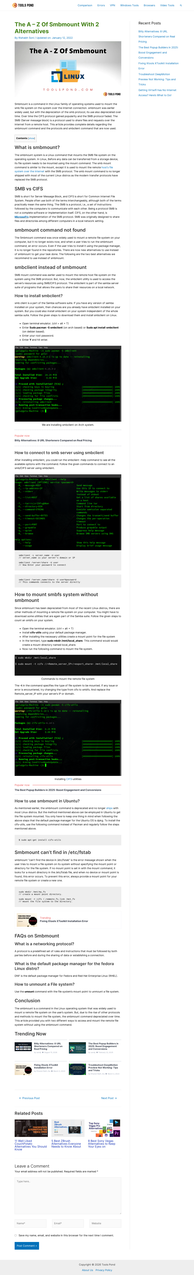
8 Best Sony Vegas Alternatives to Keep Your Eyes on (101, 1143)
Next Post (109, 1098)
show (31, 138)
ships (109, 808)
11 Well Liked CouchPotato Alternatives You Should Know (31, 1145)
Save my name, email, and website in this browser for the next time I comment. (66, 1235)
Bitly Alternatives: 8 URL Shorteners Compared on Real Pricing (53, 440)
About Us (87, 1270)
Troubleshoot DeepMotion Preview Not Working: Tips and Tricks (157, 79)
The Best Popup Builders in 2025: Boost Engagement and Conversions (58, 789)
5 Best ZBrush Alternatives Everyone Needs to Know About (66, 1143)
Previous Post (29, 1098)
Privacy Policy (104, 1270)
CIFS (69, 779)
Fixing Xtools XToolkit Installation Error (64, 921)
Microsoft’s (22, 216)
